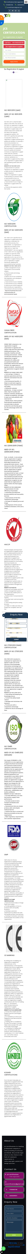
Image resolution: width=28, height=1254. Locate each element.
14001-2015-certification (17, 1131)
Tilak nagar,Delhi (14, 1176)
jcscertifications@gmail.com (14, 7)
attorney (19, 1123)
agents (4, 1125)
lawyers (10, 1123)
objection (5, 1123)
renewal (16, 1125)
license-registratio (20, 1127)
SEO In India (13, 1243)
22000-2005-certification (9, 1133)
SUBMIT (16, 639)
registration (10, 1125)
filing (14, 1123)
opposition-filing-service (17, 1121)
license (12, 1127)
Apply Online (14, 62)
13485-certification (15, 1135)
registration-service (8, 1120)
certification (6, 1129)
